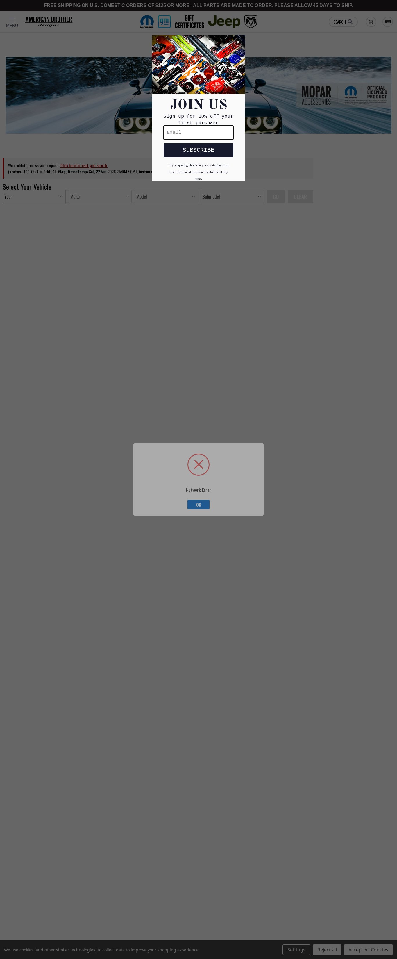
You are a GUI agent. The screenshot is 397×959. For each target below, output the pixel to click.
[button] (238, 41)
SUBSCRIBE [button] (198, 150)
